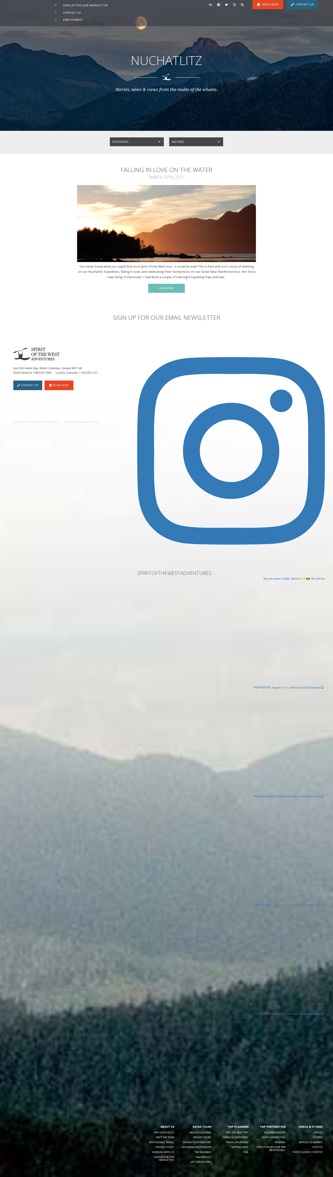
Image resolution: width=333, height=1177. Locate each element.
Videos (318, 1132)
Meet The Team (165, 1137)
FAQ (246, 1152)
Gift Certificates (200, 1162)
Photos (318, 1147)
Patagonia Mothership (196, 1147)
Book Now (61, 385)
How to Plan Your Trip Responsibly (271, 1148)
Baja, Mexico (203, 1157)
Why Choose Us (164, 1132)
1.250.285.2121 (88, 372)
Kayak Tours (202, 1127)
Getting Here (239, 1147)
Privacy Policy (165, 1147)
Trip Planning (238, 1127)
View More (166, 288)
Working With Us (163, 1152)
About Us (167, 1127)
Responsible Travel (161, 1142)
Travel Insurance (237, 1142)
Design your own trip (197, 1142)
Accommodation (274, 1132)
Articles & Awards (311, 1142)
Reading (280, 1142)
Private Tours (202, 1137)
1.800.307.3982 (42, 372)
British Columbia (200, 1132)
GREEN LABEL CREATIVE (86, 422)
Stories (318, 1137)
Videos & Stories (311, 1127)
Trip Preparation (273, 1127)
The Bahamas (203, 1152)
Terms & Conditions (235, 1137)
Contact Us (304, 4)
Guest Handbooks (273, 1137)
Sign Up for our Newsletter (164, 1158)
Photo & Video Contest (308, 1152)
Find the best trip (237, 1132)
